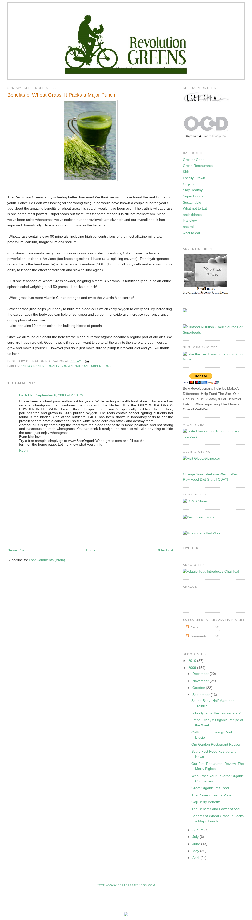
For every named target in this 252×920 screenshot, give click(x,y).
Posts (193, 627)
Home (90, 550)
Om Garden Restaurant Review (215, 744)
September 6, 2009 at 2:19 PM (60, 395)
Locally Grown (59, 365)
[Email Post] (87, 361)
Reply (23, 450)
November (201, 681)
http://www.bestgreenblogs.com (126, 885)
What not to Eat (195, 208)
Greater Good (194, 160)
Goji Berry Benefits (205, 802)
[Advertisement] (97, 533)
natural (82, 365)
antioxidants (32, 365)
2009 (192, 668)
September (201, 695)
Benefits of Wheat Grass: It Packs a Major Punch (61, 95)
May (196, 851)
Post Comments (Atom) (47, 560)
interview (190, 220)
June (196, 844)
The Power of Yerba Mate (211, 795)
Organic (189, 184)
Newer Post (16, 550)
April (196, 858)
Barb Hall (26, 395)
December (201, 674)
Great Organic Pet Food (210, 788)
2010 (192, 661)
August (198, 830)
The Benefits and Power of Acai (215, 809)
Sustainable (192, 202)
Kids (186, 172)
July (196, 837)
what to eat (191, 233)
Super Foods (102, 365)
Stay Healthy (193, 190)
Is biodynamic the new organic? (216, 713)
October (199, 688)
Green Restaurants (198, 166)
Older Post (165, 550)
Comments (198, 636)
